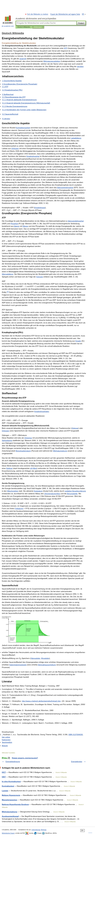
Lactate (5, 791)
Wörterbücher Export (8, 833)
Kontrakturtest (8, 786)
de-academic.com (8, 26)
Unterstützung (36, 829)
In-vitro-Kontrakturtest (11, 781)
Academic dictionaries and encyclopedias (35, 18)
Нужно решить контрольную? (25, 758)
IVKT (4, 777)
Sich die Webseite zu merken (37, 14)
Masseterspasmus (9, 800)
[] (8, 291)
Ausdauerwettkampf (10, 816)
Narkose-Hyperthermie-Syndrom (15, 804)
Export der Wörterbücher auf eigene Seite (65, 14)
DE (83, 14)
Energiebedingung (13, 762)
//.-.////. (41, 701)
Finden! (81, 23)
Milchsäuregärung (9, 812)
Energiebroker (76, 762)
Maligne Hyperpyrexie (11, 795)
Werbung (43, 829)
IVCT (4, 772)
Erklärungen (38, 27)
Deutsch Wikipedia (23, 27)
